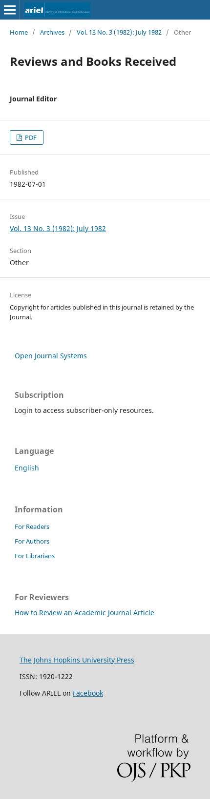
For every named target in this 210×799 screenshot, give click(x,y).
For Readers (32, 526)
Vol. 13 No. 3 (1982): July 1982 (119, 32)
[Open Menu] (10, 9)
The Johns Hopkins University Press (77, 659)
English (27, 467)
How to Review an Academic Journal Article (84, 612)
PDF (30, 137)
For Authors (32, 541)
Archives (52, 32)
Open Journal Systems (51, 355)
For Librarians (35, 555)
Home (19, 32)
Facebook (88, 693)
